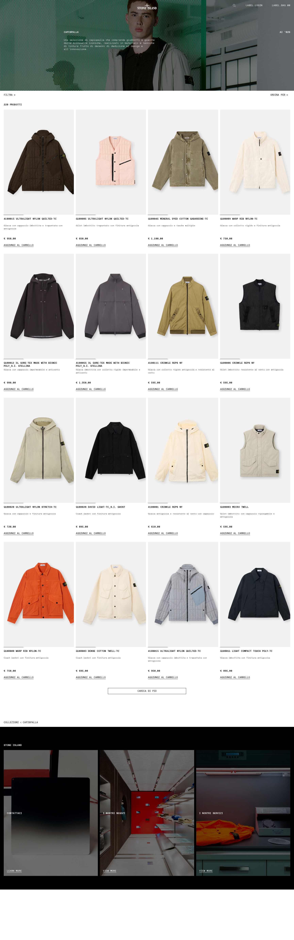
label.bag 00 (281, 5)
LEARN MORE (14, 870)
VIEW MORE (109, 870)
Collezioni (11, 722)
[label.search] (234, 5)
